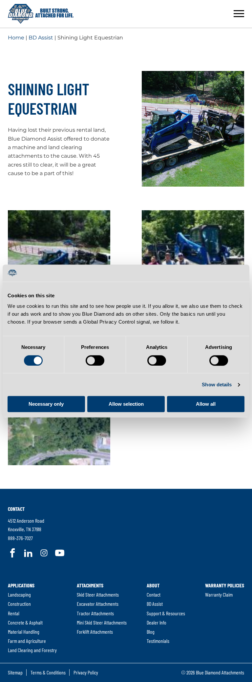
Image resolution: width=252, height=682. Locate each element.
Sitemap (15, 672)
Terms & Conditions (48, 672)
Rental (13, 613)
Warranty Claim (219, 594)
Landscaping (19, 594)
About (153, 585)
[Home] (41, 14)
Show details (217, 384)
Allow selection (126, 404)
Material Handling (23, 631)
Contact (16, 509)
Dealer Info (156, 622)
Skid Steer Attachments (98, 594)
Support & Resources (166, 613)
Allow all (206, 404)
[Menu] (239, 14)
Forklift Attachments (95, 631)
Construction (19, 604)
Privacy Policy (86, 672)
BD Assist (41, 37)
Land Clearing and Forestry (32, 650)
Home (16, 37)
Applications (21, 585)
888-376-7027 (20, 538)
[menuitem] (32, 618)
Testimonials (158, 641)
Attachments (90, 585)
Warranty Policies (224, 585)
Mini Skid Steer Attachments (102, 622)
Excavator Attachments (97, 604)
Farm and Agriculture (27, 641)
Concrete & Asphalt (25, 622)
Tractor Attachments (95, 613)
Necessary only (46, 404)
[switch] (95, 360)
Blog (151, 631)
